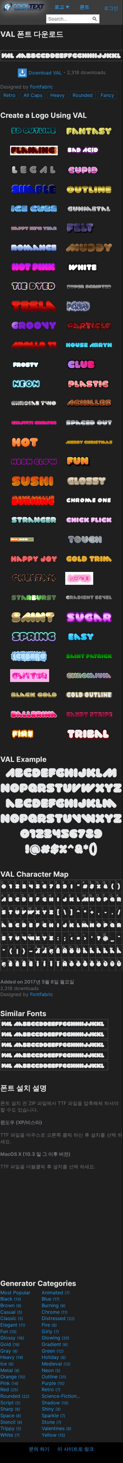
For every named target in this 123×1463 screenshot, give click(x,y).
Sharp (10, 1409)
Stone (51, 1422)
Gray (9, 1351)
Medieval (56, 1364)
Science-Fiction (62, 1396)
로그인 (111, 8)
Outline (54, 1377)
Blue (51, 1299)
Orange (12, 1377)
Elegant (12, 1325)
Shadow (55, 1403)
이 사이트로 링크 (75, 1449)
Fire (49, 1325)
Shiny (51, 1409)
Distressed (58, 1318)
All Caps (33, 95)
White (10, 1435)
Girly (50, 1331)
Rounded (83, 95)
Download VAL (44, 73)
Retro (9, 95)
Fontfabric (41, 87)
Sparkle (53, 1415)
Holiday (54, 1357)
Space (10, 1415)
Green (53, 1351)
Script (10, 1403)
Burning (54, 1305)
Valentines (56, 1428)
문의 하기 (39, 1449)
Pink (9, 1383)
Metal (10, 1370)
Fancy (107, 95)
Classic (11, 1318)
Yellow (53, 1435)
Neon (51, 1370)
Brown (10, 1305)
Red (9, 1389)
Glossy (12, 1338)
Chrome (55, 1312)
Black (10, 1299)
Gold (10, 1344)
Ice (7, 1364)
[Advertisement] (61, 1224)
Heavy (57, 95)
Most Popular (15, 1292)
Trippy (10, 1428)
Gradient (55, 1344)
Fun (8, 1331)
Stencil (11, 1422)
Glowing (55, 1338)
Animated (56, 1292)
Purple (53, 1383)
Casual (11, 1312)
